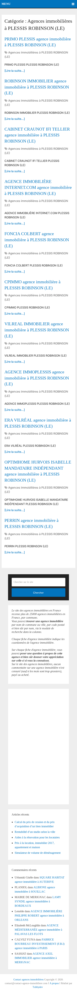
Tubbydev (38, 987)
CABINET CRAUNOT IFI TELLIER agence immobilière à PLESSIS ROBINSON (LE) (37, 135)
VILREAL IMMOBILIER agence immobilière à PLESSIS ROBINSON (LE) (36, 330)
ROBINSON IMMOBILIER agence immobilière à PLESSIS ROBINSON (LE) (36, 87)
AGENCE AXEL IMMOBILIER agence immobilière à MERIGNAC (36, 958)
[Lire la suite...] (14, 70)
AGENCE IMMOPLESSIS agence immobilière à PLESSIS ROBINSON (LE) (36, 378)
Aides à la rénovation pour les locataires (37, 837)
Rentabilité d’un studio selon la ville (35, 831)
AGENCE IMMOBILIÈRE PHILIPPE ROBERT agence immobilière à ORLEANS (39, 915)
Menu (6, 3)
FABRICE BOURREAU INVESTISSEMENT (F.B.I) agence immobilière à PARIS (39, 944)
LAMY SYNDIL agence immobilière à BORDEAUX (38, 901)
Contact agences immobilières (28, 979)
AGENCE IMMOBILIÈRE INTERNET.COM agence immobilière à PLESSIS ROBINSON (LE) (38, 187)
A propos (54, 983)
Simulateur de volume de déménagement (38, 852)
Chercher (38, 592)
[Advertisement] (22, 746)
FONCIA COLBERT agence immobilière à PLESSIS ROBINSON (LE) (36, 239)
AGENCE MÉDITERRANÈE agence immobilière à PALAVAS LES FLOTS (38, 929)
